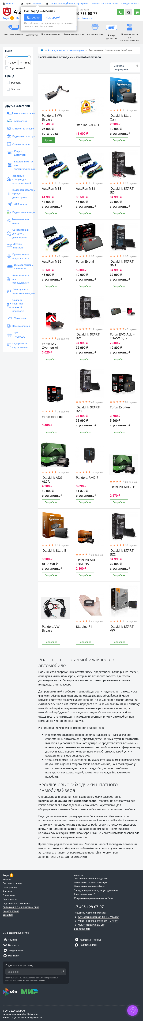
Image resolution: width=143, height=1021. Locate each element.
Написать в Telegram (90, 939)
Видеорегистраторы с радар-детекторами (20, 193)
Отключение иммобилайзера (89, 886)
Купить (48, 140)
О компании (9, 895)
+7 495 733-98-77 (82, 13)
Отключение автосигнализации (90, 882)
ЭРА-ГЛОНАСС (19, 334)
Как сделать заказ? (130, 3)
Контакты (87, 18)
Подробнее (84, 140)
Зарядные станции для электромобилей (20, 179)
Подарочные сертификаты (76, 3)
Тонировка (20, 318)
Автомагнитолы (20, 144)
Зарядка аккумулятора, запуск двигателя (96, 890)
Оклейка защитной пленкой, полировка (18, 305)
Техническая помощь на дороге (90, 878)
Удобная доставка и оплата (105, 3)
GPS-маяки (20, 204)
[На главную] (42, 50)
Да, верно (33, 17)
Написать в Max (88, 944)
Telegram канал (15, 950)
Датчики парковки (18, 245)
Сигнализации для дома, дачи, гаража (20, 233)
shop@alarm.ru (29, 1014)
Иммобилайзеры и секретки (21, 266)
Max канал (13, 955)
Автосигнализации (21, 113)
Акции (6, 18)
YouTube (12, 939)
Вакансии (8, 914)
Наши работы (10, 887)
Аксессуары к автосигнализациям (21, 291)
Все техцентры (82, 928)
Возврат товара (11, 910)
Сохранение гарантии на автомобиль (93, 898)
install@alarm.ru (33, 1017)
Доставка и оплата (12, 883)
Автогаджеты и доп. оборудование (20, 278)
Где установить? (59, 3)
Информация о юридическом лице (21, 906)
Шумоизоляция (20, 325)
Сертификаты (10, 899)
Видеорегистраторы (20, 136)
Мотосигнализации (20, 128)
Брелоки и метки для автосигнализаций (21, 165)
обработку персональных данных (31, 980)
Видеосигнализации (20, 212)
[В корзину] (137, 12)
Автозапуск (20, 120)
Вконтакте (13, 945)
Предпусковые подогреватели (20, 256)
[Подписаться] (62, 972)
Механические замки (20, 221)
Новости (7, 879)
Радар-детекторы (20, 152)
